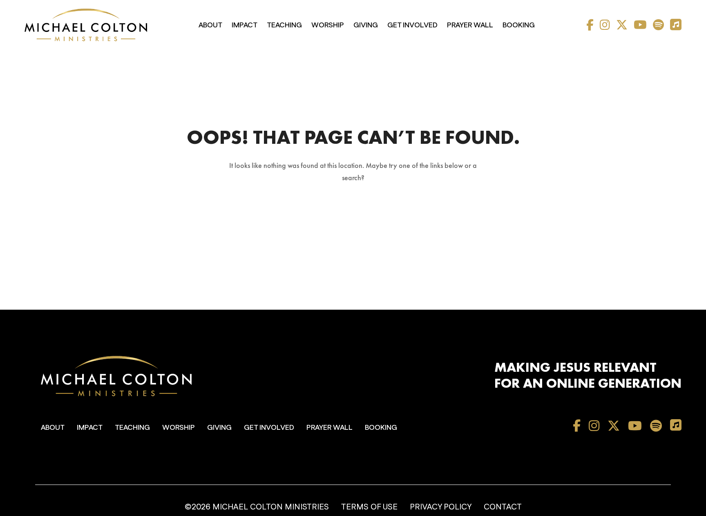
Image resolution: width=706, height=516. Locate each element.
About (210, 25)
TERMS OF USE (369, 507)
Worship (327, 25)
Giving (365, 25)
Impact (244, 25)
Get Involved (412, 25)
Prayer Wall (470, 25)
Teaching (284, 25)
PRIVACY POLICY (440, 507)
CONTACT (503, 507)
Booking (519, 25)
